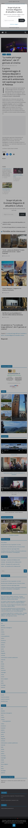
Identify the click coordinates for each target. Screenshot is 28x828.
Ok (14, 825)
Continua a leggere (14, 24)
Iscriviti (22, 20)
